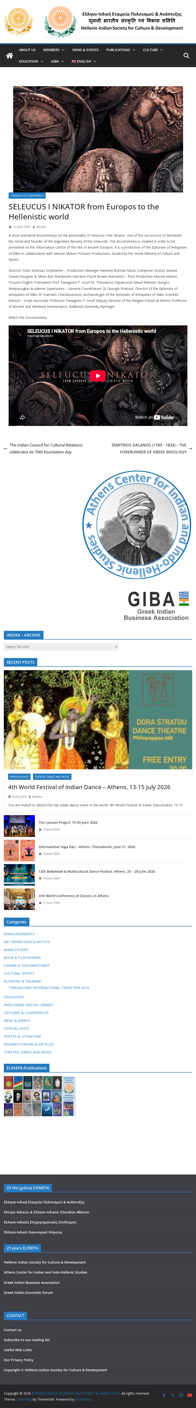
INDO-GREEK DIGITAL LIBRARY (28, 1005)
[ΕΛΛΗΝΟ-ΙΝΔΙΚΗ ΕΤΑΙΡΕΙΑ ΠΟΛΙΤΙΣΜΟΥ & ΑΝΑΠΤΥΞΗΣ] (9, 55)
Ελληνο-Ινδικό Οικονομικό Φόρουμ (33, 1232)
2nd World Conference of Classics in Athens (74, 895)
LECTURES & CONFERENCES (26, 1012)
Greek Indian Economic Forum (28, 1292)
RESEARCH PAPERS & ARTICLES (29, 1044)
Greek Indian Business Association (32, 1282)
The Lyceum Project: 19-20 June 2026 (68, 822)
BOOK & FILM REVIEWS (22, 957)
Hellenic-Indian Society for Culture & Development (66, 1370)
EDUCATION (28, 61)
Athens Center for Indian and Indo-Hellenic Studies (45, 1272)
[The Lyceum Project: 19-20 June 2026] (19, 826)
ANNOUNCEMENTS (19, 934)
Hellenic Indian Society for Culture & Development (45, 1262)
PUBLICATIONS (118, 50)
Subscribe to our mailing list (27, 1340)
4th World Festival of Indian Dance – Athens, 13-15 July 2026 (89, 787)
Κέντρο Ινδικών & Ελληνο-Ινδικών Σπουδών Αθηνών (46, 1212)
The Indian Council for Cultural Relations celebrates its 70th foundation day (46, 448)
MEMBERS (51, 50)
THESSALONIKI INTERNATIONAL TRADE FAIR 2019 (49, 987)
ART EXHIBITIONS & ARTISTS (27, 942)
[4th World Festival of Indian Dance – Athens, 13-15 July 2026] (98, 719)
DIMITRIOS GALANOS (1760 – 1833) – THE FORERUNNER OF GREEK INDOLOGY (149, 448)
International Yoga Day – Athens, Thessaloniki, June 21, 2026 (87, 847)
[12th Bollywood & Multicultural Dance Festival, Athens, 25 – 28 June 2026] (19, 875)
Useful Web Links (18, 1350)
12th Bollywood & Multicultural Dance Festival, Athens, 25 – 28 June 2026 (97, 871)
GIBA (55, 61)
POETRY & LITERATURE (22, 1036)
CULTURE (150, 50)
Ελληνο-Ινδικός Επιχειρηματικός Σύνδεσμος (40, 1222)
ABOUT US (27, 50)
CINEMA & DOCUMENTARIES (27, 195)
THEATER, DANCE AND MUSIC (52, 776)
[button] (62, 50)
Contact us (13, 1330)
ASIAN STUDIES (16, 949)
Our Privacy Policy (18, 1360)
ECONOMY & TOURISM (22, 981)
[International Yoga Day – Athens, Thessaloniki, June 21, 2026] (19, 850)
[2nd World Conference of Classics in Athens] (19, 899)
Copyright (12, 1370)
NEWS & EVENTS (85, 50)
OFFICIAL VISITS (16, 1028)
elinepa (41, 227)
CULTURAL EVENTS (19, 973)
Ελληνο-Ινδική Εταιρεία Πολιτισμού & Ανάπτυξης (44, 1202)
